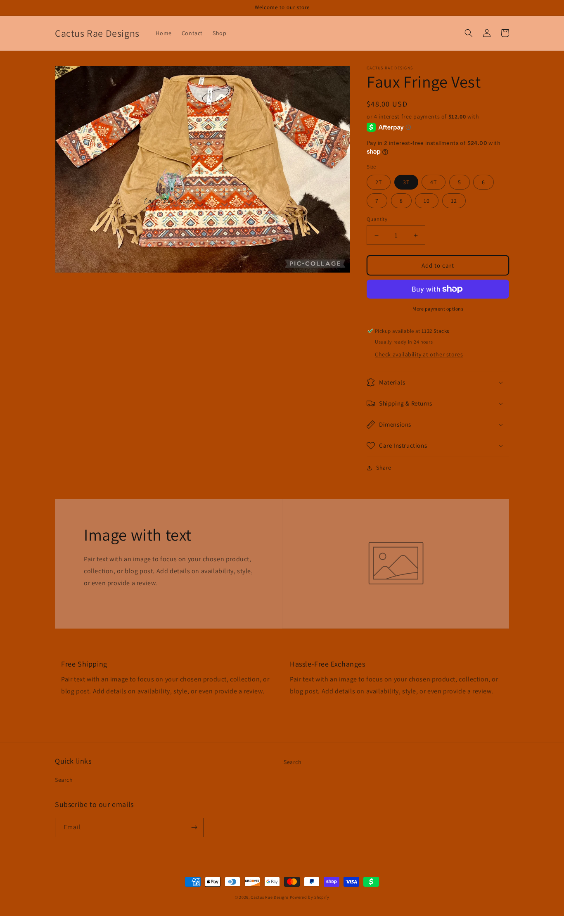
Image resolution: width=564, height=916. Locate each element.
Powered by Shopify (309, 897)
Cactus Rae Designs (270, 897)
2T (378, 182)
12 (454, 200)
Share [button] (383, 467)
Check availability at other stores (419, 354)
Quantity (377, 219)
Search (64, 779)
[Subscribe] (194, 827)
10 (427, 200)
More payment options (437, 309)
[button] (469, 33)
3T (406, 182)
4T (433, 182)
